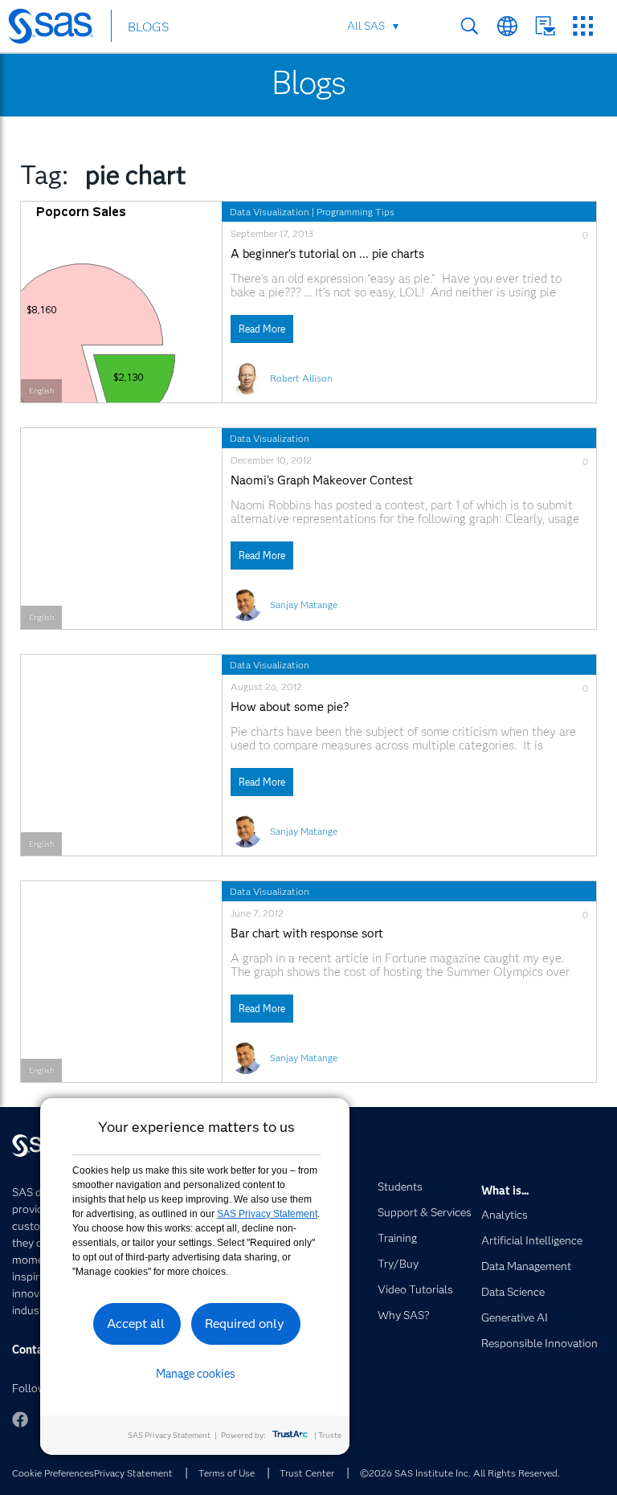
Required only (244, 1323)
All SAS (366, 25)
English (41, 391)
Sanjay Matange (303, 604)
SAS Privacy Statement (267, 1213)
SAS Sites (583, 26)
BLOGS (148, 27)
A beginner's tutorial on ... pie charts (327, 254)
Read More (262, 329)
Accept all (136, 1323)
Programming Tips (355, 212)
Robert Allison (301, 378)
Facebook (20, 1419)
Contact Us (545, 26)
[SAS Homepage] (58, 29)
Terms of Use (226, 1473)
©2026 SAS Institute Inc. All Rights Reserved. (460, 1473)
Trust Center (307, 1473)
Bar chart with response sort (307, 934)
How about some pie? (290, 707)
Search (470, 26)
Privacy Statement (133, 1473)
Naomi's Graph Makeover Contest (322, 481)
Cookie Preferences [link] (53, 1473)
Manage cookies (195, 1373)
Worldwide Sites (507, 26)
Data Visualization (269, 212)
